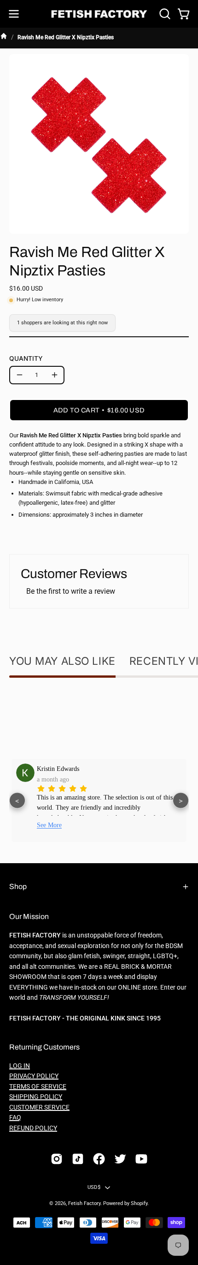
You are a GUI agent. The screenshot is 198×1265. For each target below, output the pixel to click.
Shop (18, 886)
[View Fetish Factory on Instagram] (57, 1159)
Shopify (139, 1203)
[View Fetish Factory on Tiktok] (78, 1159)
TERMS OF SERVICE (37, 1087)
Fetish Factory (84, 1203)
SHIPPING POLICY (35, 1097)
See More (49, 825)
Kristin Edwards (58, 768)
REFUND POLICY (33, 1128)
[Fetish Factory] (99, 14)
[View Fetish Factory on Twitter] (120, 1159)
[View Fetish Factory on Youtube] (141, 1159)
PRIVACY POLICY (33, 1076)
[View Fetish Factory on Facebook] (99, 1159)
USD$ (93, 1187)
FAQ (15, 1118)
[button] (163, 13)
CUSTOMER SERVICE (39, 1107)
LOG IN (19, 1066)
